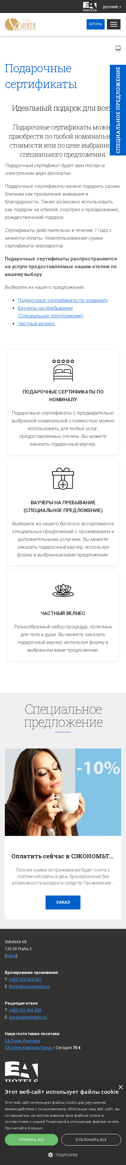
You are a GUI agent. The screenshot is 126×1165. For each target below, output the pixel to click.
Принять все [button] (31, 1139)
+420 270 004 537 (25, 979)
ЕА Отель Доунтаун (22, 1041)
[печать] (118, 48)
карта (11, 956)
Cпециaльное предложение (118, 110)
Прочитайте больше (23, 1127)
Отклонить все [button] (91, 1139)
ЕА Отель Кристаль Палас (28, 1047)
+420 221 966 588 (25, 1010)
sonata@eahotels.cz (28, 1017)
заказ (63, 902)
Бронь (95, 24)
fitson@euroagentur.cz (29, 986)
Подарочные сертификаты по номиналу (63, 300)
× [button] (120, 1087)
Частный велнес (36, 323)
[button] (63, 1154)
